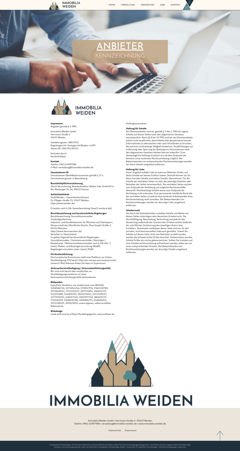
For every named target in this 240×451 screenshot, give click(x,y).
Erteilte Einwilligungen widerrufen (172, 447)
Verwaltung (128, 5)
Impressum (130, 430)
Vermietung (147, 5)
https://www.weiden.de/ (63, 203)
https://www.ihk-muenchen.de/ (66, 231)
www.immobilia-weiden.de (152, 423)
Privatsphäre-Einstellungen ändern (112, 447)
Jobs (162, 5)
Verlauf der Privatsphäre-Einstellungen (142, 447)
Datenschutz (114, 430)
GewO (83, 249)
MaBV (91, 249)
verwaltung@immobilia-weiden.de (75, 167)
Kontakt (175, 5)
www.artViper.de (105, 314)
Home (112, 5)
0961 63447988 (91, 423)
